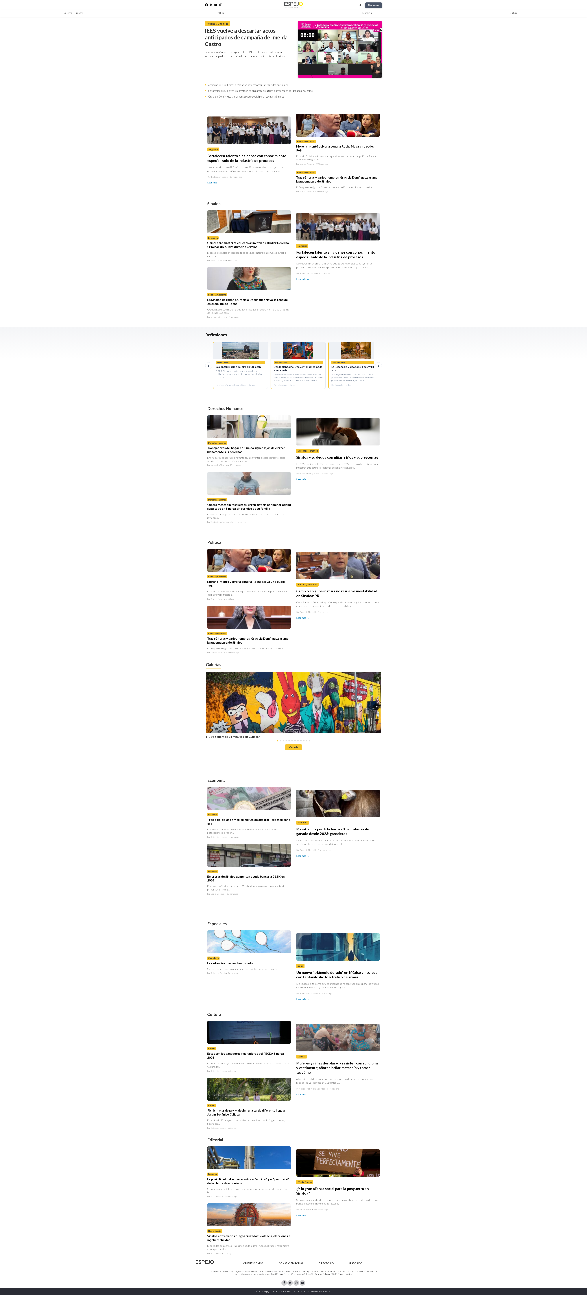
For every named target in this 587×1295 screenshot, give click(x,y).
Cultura (513, 12)
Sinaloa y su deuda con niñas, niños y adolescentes (337, 457)
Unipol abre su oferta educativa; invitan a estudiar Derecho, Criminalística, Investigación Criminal (248, 245)
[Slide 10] (304, 740)
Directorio (326, 1263)
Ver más (293, 747)
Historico (355, 1263)
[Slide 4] (286, 740)
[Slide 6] (292, 740)
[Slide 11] (306, 740)
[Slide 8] (298, 740)
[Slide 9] (301, 740)
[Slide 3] (283, 740)
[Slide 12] (309, 740)
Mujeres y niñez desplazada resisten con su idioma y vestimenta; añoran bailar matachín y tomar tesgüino (337, 1067)
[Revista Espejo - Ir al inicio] (205, 1262)
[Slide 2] (280, 740)
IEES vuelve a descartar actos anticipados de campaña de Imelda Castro (246, 37)
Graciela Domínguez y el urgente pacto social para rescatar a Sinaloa (246, 96)
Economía (367, 12)
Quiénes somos (253, 1263)
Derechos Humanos (73, 12)
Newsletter (373, 5)
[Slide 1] (277, 740)
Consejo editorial (291, 1263)
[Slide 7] (295, 740)
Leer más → (213, 182)
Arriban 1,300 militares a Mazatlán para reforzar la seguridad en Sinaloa (248, 85)
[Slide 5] (289, 740)
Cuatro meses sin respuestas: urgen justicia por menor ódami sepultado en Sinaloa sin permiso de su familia (249, 506)
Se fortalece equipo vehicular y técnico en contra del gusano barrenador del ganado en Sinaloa (260, 90)
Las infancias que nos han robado (230, 963)
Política (220, 12)
